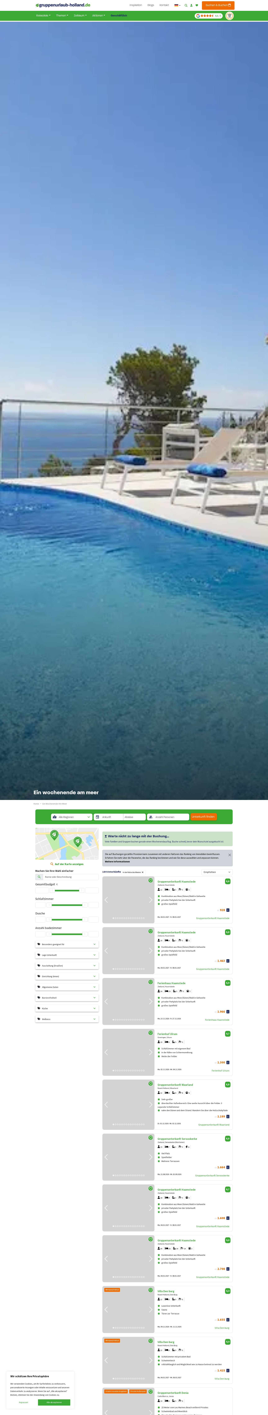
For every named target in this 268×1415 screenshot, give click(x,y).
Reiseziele (42, 15)
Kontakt (164, 5)
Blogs (150, 5)
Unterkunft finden (203, 816)
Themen (61, 15)
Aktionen (97, 15)
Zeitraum (79, 15)
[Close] (229, 855)
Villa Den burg (222, 1328)
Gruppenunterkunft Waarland (213, 1124)
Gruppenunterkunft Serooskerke (212, 1175)
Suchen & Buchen (217, 5)
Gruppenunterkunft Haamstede (212, 918)
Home (36, 803)
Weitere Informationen (117, 861)
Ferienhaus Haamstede (217, 1020)
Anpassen (23, 1402)
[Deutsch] (177, 5)
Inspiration (136, 5)
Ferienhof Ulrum (220, 1070)
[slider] (52, 890)
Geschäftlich (119, 15)
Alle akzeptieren (54, 1402)
